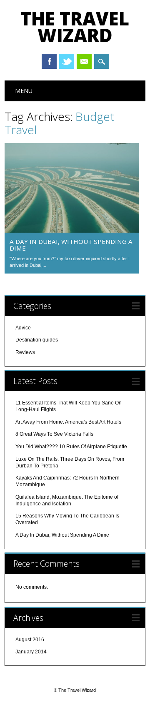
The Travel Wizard (74, 27)
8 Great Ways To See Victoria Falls (54, 434)
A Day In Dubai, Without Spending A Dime (71, 244)
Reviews (25, 352)
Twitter (66, 61)
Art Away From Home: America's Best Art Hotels (68, 422)
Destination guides (36, 340)
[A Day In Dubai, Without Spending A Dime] (72, 230)
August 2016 (29, 640)
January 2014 (31, 652)
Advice (23, 328)
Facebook (49, 61)
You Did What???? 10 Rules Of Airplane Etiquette (71, 446)
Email (84, 61)
